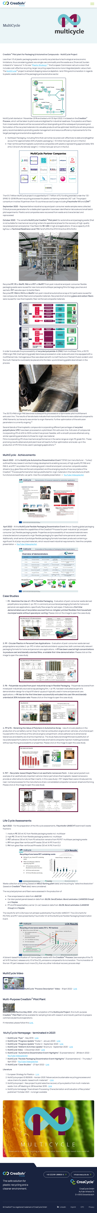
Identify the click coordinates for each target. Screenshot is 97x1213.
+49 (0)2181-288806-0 (55, 1174)
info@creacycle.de (81, 1174)
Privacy (91, 1207)
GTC (82, 1207)
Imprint (73, 1207)
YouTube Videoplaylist (74, 475)
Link (75, 988)
